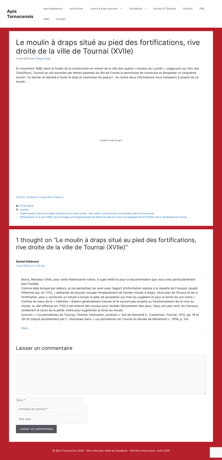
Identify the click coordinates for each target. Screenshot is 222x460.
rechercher (76, 8)
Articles (188, 8)
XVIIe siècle (26, 205)
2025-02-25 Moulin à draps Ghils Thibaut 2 (40, 197)
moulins (24, 209)
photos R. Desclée (165, 8)
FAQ (201, 8)
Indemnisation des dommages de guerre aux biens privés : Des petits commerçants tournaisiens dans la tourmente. (87, 213)
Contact (61, 19)
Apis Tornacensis (20, 14)
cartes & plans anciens (104, 8)
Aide (46, 19)
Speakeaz (121, 450)
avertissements (53, 8)
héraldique (135, 8)
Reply (24, 327)
